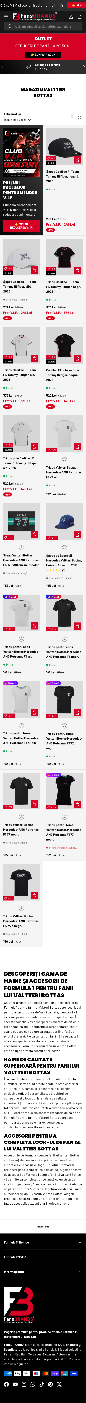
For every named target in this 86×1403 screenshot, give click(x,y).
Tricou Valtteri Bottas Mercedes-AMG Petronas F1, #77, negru (21, 921)
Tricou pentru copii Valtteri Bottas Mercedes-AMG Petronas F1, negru (64, 651)
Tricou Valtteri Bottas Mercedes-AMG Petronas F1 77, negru (21, 829)
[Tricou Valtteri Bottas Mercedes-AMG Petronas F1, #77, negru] (21, 882)
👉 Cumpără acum (43, 54)
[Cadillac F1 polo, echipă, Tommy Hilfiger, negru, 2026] (64, 345)
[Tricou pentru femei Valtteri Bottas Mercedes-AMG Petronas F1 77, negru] (64, 699)
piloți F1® (65, 1359)
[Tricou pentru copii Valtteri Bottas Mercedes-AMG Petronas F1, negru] (64, 613)
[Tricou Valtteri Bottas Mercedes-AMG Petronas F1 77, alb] (64, 433)
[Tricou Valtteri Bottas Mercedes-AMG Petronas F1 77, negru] (21, 791)
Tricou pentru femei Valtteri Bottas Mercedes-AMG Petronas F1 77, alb (21, 738)
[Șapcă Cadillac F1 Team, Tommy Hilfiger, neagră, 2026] (64, 146)
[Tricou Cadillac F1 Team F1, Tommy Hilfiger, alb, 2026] (21, 345)
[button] (79, 16)
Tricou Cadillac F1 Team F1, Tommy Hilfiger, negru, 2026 (64, 286)
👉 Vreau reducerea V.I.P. (21, 225)
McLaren (49, 1354)
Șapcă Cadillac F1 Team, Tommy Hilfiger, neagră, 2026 (63, 176)
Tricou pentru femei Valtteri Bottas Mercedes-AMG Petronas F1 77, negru (64, 741)
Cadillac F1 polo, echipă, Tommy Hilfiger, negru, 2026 (63, 375)
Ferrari (8, 1354)
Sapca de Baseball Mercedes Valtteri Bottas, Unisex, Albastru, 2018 (64, 560)
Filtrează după (12, 114)
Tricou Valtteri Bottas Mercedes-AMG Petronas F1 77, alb (64, 472)
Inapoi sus (43, 1226)
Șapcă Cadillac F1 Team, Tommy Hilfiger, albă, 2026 (20, 286)
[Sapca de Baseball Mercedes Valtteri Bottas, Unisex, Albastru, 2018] (64, 521)
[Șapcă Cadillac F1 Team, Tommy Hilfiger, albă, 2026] (21, 257)
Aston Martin (65, 1354)
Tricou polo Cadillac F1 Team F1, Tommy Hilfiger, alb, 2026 (20, 463)
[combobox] (43, 26)
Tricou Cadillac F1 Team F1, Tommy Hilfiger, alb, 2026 (19, 374)
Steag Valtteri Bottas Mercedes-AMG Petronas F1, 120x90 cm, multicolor (21, 560)
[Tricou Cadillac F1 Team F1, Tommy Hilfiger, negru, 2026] (64, 257)
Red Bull (20, 1354)
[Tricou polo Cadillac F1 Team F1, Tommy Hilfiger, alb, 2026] (21, 433)
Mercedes (35, 1354)
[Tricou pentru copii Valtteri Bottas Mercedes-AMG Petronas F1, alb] (21, 613)
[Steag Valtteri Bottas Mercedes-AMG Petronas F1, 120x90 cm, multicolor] (21, 521)
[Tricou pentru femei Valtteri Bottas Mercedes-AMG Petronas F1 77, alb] (21, 699)
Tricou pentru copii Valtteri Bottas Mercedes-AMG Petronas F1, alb (21, 651)
